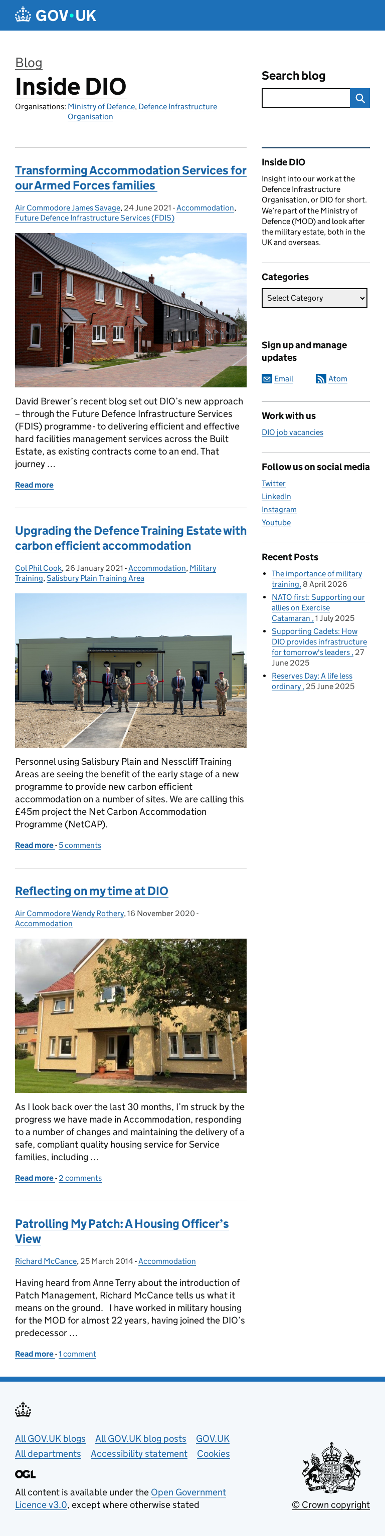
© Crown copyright (331, 1504)
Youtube (276, 522)
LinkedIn (276, 496)
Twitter (274, 483)
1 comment (77, 1354)
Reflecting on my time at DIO (91, 891)
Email (283, 378)
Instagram (279, 509)
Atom (337, 378)
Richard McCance (46, 1261)
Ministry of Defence (101, 106)
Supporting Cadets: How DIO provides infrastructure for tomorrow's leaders (319, 641)
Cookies (213, 1453)
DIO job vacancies (292, 432)
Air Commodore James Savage (67, 207)
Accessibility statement (139, 1453)
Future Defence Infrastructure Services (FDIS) (94, 218)
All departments (48, 1453)
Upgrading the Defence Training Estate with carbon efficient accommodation (131, 538)
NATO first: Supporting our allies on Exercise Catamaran (318, 607)
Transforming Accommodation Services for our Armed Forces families (131, 177)
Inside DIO (71, 86)
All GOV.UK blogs (50, 1438)
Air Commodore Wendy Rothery (69, 913)
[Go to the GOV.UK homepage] (55, 15)
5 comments (80, 845)
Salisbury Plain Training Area (95, 578)
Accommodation (205, 207)
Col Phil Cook (38, 568)
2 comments (80, 1178)
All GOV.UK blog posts (140, 1438)
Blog (29, 62)
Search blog (294, 75)
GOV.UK (213, 1438)
